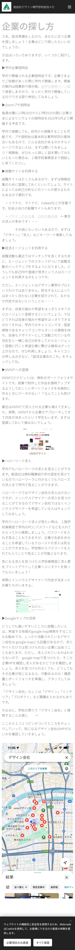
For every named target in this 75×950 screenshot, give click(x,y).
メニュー (69, 6)
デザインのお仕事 (21, 216)
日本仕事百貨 (48, 216)
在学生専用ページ (54, 86)
